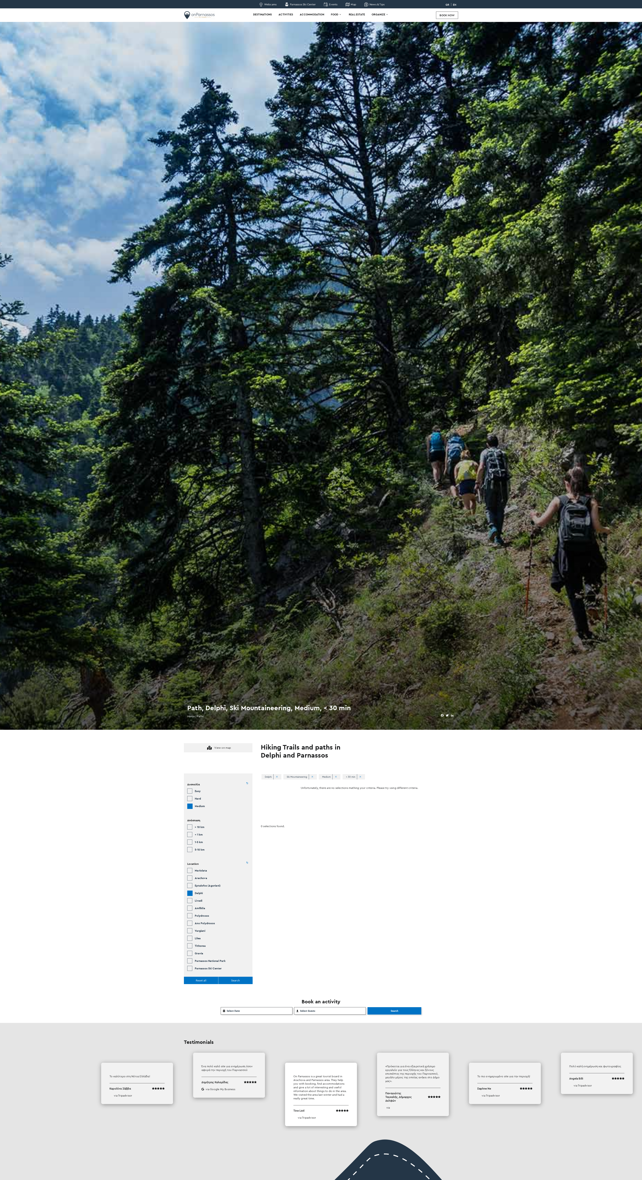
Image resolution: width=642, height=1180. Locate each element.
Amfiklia (200, 908)
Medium (200, 806)
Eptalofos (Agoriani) (208, 885)
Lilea (198, 938)
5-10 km (199, 849)
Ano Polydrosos (205, 923)
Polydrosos (202, 915)
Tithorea (200, 945)
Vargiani (200, 930)
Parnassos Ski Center (208, 968)
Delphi (199, 893)
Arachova (201, 878)
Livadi (198, 900)
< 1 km (199, 834)
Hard (198, 798)
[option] (321, 1089)
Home (191, 716)
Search (394, 1010)
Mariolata (201, 870)
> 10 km (199, 827)
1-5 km (199, 842)
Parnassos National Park (210, 961)
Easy (198, 791)
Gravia (199, 953)
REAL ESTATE (357, 14)
